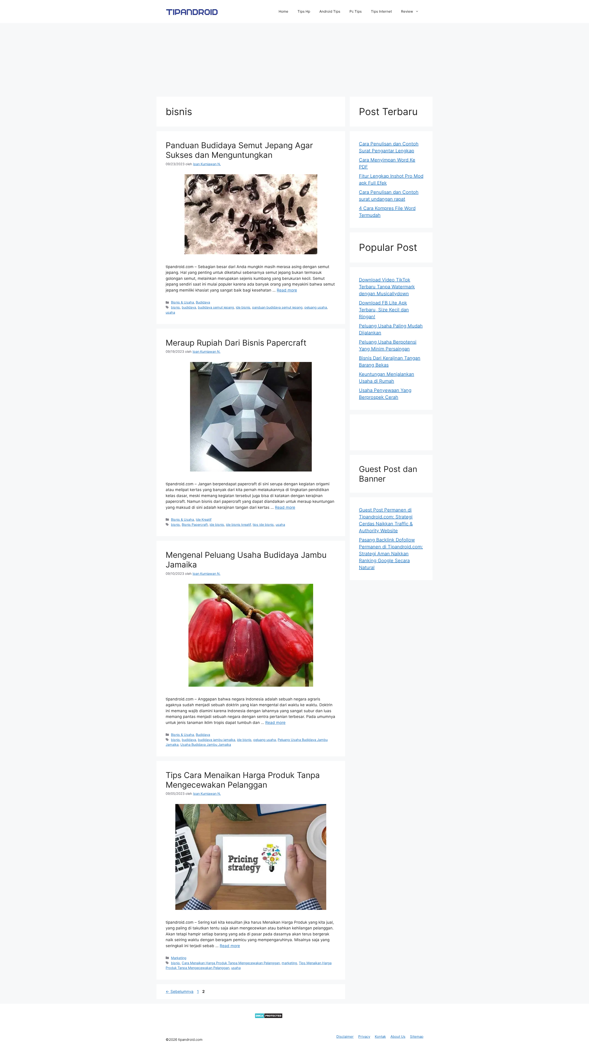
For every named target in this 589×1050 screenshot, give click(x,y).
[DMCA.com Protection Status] (269, 1017)
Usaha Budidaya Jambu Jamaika (205, 744)
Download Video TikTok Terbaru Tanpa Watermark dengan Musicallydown (387, 286)
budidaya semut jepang (216, 307)
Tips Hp (303, 11)
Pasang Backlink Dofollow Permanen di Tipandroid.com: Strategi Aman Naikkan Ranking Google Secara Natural (391, 553)
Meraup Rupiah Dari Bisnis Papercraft (236, 342)
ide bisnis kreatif (238, 524)
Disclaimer (345, 1036)
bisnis (175, 307)
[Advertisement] (294, 57)
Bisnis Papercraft (195, 524)
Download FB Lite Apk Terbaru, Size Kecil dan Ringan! (384, 309)
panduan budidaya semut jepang (277, 307)
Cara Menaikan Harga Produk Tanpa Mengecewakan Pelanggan (231, 963)
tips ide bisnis (263, 524)
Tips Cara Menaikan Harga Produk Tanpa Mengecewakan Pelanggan (243, 780)
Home (283, 11)
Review (407, 11)
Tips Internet (381, 11)
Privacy (364, 1036)
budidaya (189, 307)
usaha (170, 312)
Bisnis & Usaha (182, 302)
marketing (289, 963)
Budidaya (203, 302)
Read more (287, 290)
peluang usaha (315, 307)
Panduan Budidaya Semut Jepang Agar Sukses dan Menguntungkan (239, 150)
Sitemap (416, 1036)
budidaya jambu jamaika (216, 740)
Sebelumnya (179, 991)
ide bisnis (243, 307)
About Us (397, 1036)
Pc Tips (355, 11)
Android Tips (329, 11)
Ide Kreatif (203, 519)
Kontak (380, 1036)
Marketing (178, 958)
